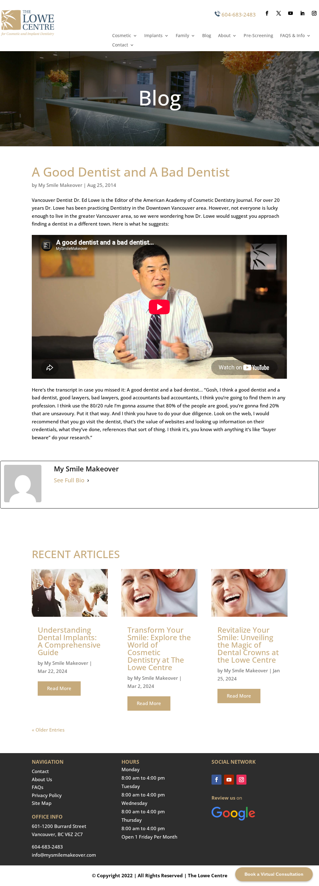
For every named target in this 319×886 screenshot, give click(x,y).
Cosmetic (121, 35)
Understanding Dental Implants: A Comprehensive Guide (69, 641)
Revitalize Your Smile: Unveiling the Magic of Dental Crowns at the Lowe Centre (248, 645)
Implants (153, 35)
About (224, 35)
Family (182, 35)
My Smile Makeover (60, 185)
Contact (120, 45)
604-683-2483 (238, 14)
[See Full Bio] (88, 480)
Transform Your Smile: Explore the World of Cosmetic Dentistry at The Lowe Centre (159, 648)
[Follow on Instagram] (314, 13)
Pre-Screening (258, 35)
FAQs (37, 787)
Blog (206, 35)
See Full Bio (69, 480)
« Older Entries (48, 730)
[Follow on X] (278, 13)
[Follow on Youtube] (290, 13)
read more (59, 688)
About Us (42, 779)
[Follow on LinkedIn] (302, 13)
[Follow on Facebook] (267, 13)
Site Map (41, 803)
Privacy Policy (47, 795)
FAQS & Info (292, 35)
